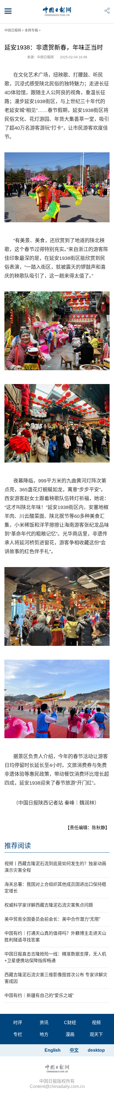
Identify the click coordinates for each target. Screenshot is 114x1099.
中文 (74, 1050)
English (53, 1050)
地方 (44, 1034)
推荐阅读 (17, 845)
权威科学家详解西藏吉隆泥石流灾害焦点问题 (48, 905)
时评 (17, 1022)
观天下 (96, 1034)
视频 (96, 1022)
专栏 (17, 1034)
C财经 (70, 1022)
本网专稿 (31, 30)
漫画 (70, 1034)
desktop (96, 1050)
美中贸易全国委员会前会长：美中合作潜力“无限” (52, 919)
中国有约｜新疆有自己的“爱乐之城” (39, 995)
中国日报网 (12, 30)
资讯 (44, 1022)
